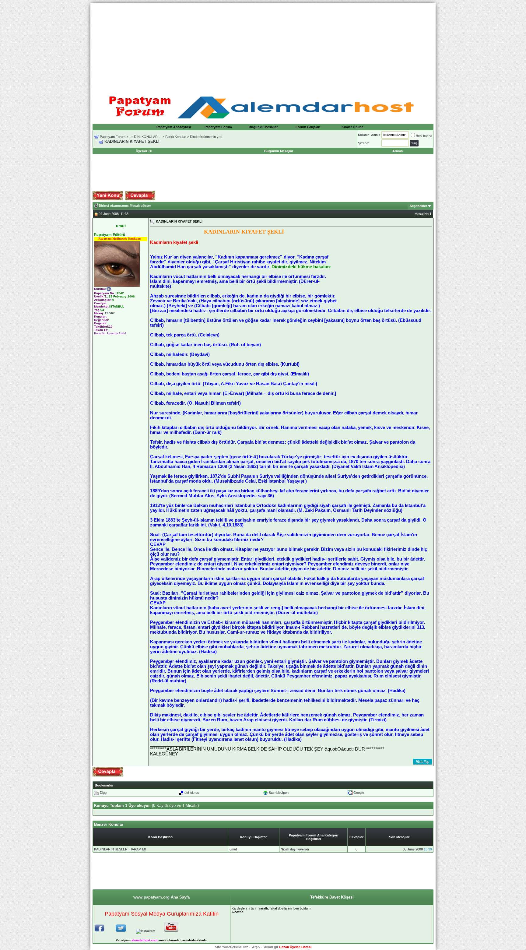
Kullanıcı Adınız (369, 135)
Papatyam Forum (218, 127)
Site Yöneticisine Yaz (231, 947)
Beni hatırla (424, 136)
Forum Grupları (308, 127)
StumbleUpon (279, 792)
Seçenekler (418, 206)
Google (358, 792)
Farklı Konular (175, 137)
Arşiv (256, 947)
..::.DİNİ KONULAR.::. (145, 137)
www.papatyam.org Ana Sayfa (161, 897)
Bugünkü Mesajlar (263, 127)
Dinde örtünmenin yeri (206, 137)
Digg (103, 792)
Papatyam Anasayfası (173, 127)
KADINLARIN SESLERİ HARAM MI (120, 849)
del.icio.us (191, 792)
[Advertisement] (263, 45)
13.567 (110, 313)
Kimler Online (352, 127)
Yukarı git (270, 947)
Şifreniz (363, 143)
